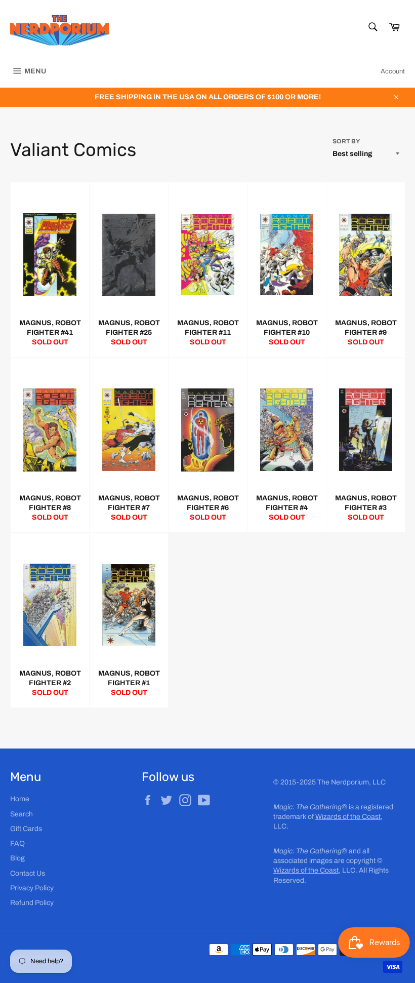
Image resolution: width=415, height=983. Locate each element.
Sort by (346, 141)
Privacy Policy (32, 888)
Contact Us (27, 873)
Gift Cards (26, 829)
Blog (17, 858)
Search (21, 814)
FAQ (17, 843)
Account (393, 71)
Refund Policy (32, 903)
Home (19, 799)
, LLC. (315, 870)
